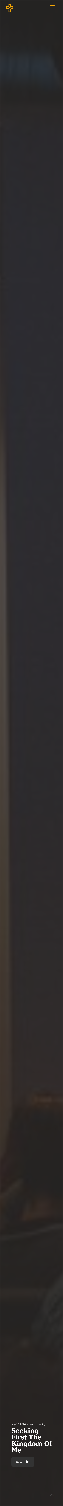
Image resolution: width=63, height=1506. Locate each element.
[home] (20, 7)
